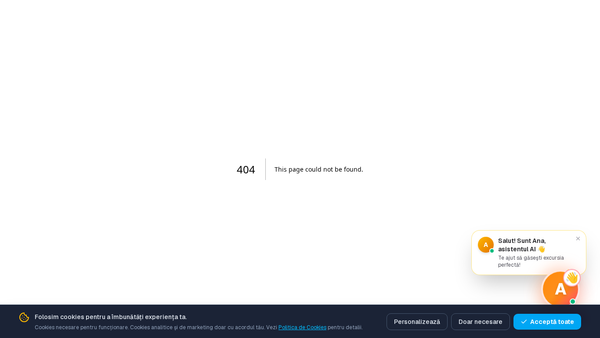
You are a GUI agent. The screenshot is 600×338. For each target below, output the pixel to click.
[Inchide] (578, 238)
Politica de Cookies (302, 327)
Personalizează (417, 322)
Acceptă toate (552, 322)
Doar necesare (480, 322)
